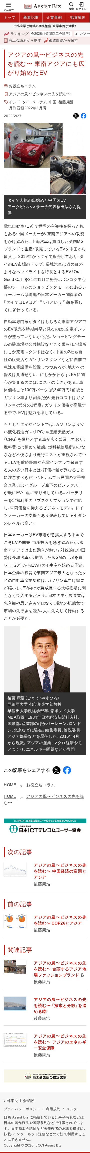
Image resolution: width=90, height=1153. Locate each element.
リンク (71, 1109)
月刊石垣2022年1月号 (27, 108)
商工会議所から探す (25, 40)
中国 (53, 102)
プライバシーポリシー (22, 1109)
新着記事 (31, 17)
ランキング (19, 34)
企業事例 (54, 17)
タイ (26, 102)
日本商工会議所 (20, 1100)
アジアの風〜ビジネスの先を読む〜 (40, 94)
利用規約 (53, 1109)
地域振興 (77, 17)
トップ (10, 17)
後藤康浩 (66, 102)
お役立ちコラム (22, 86)
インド (14, 102)
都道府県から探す (63, 40)
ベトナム (39, 102)
